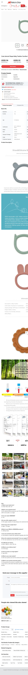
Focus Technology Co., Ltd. (16, 669)
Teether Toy (15, 9)
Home (2, 9)
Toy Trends (20, 663)
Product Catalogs (19, 629)
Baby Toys (10, 9)
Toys (6, 9)
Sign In (3, 99)
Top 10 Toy (13, 663)
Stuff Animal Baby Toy (17, 659)
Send (12, 595)
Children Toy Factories (17, 656)
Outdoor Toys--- (16, 632)
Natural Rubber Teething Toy (19, 650)
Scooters (15, 634)
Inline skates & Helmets (6, 634)
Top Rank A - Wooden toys (18, 636)
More (2, 665)
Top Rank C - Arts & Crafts (6, 636)
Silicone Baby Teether (22, 9)
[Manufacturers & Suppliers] (14, 2)
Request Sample (23, 69)
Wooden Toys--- (4, 632)
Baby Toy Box (5, 663)
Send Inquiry (13, 66)
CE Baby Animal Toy (6, 659)
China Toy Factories (6, 656)
